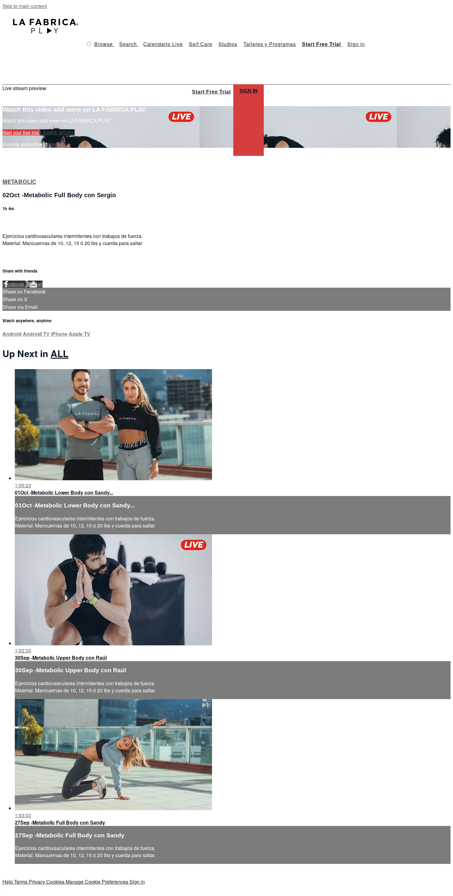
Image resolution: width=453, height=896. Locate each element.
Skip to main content (24, 6)
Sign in (356, 44)
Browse (104, 44)
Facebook (13, 284)
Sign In (248, 91)
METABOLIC (19, 181)
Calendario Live (163, 44)
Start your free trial (21, 132)
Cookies (56, 881)
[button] (89, 44)
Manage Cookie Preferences (97, 881)
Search (128, 44)
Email (36, 284)
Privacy (37, 881)
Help (8, 881)
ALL (59, 353)
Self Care (200, 44)
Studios (227, 44)
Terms (21, 881)
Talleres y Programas (269, 44)
